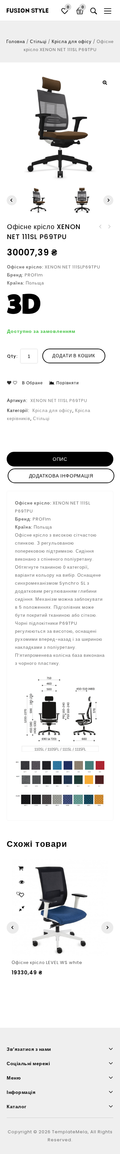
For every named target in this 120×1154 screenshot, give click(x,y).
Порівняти (67, 383)
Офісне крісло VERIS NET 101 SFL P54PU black (100, 226)
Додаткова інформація (61, 475)
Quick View (22, 882)
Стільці (38, 41)
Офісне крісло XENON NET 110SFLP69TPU (109, 226)
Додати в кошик (73, 356)
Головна (15, 41)
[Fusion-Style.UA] (27, 10)
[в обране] (22, 895)
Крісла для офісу (72, 41)
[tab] (60, 459)
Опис (60, 459)
